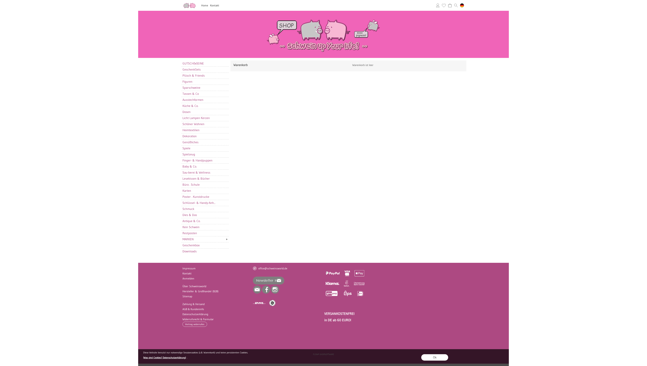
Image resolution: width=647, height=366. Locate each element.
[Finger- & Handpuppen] (205, 160)
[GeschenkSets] (205, 69)
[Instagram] (275, 289)
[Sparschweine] (205, 88)
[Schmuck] (205, 209)
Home (204, 5)
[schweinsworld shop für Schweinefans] (189, 3)
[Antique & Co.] (205, 221)
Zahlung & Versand (193, 304)
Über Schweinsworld (194, 286)
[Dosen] (205, 112)
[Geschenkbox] (205, 245)
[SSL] (272, 303)
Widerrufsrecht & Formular (198, 319)
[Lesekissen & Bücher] (205, 179)
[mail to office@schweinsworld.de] (257, 289)
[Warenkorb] (450, 5)
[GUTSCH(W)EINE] (205, 63)
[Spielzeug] (205, 154)
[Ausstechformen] (205, 100)
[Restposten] (205, 233)
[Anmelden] (438, 5)
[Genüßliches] (205, 142)
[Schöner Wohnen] (205, 124)
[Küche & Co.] (205, 106)
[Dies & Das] (205, 215)
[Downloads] (205, 251)
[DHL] (259, 303)
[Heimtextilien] (205, 130)
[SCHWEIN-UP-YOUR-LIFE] (323, 12)
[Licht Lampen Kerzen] (205, 118)
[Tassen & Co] (205, 94)
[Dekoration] (205, 136)
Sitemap (187, 296)
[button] (456, 5)
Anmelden (188, 278)
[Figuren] (205, 82)
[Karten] (205, 191)
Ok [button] (435, 357)
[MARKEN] (205, 239)
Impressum (189, 268)
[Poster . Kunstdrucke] (205, 197)
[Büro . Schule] (205, 185)
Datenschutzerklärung (195, 314)
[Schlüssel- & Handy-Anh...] (205, 203)
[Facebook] (266, 289)
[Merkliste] (444, 5)
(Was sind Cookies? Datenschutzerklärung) (164, 357)
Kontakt (214, 5)
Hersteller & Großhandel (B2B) (200, 291)
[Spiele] (205, 148)
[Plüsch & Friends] (205, 76)
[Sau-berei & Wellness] (205, 173)
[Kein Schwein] (205, 227)
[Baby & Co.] (205, 166)
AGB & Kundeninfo (193, 309)
